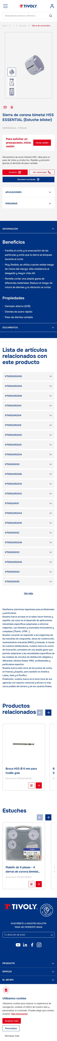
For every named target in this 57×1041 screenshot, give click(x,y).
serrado (22, 25)
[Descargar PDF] (11, 107)
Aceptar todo (11, 1020)
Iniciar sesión (42, 142)
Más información (19, 1013)
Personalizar (11, 1028)
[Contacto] (5, 107)
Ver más (28, 593)
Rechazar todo (12, 1035)
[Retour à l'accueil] (28, 6)
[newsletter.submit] (51, 935)
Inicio (4, 25)
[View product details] (39, 785)
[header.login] (52, 6)
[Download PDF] (31, 785)
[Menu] (5, 6)
